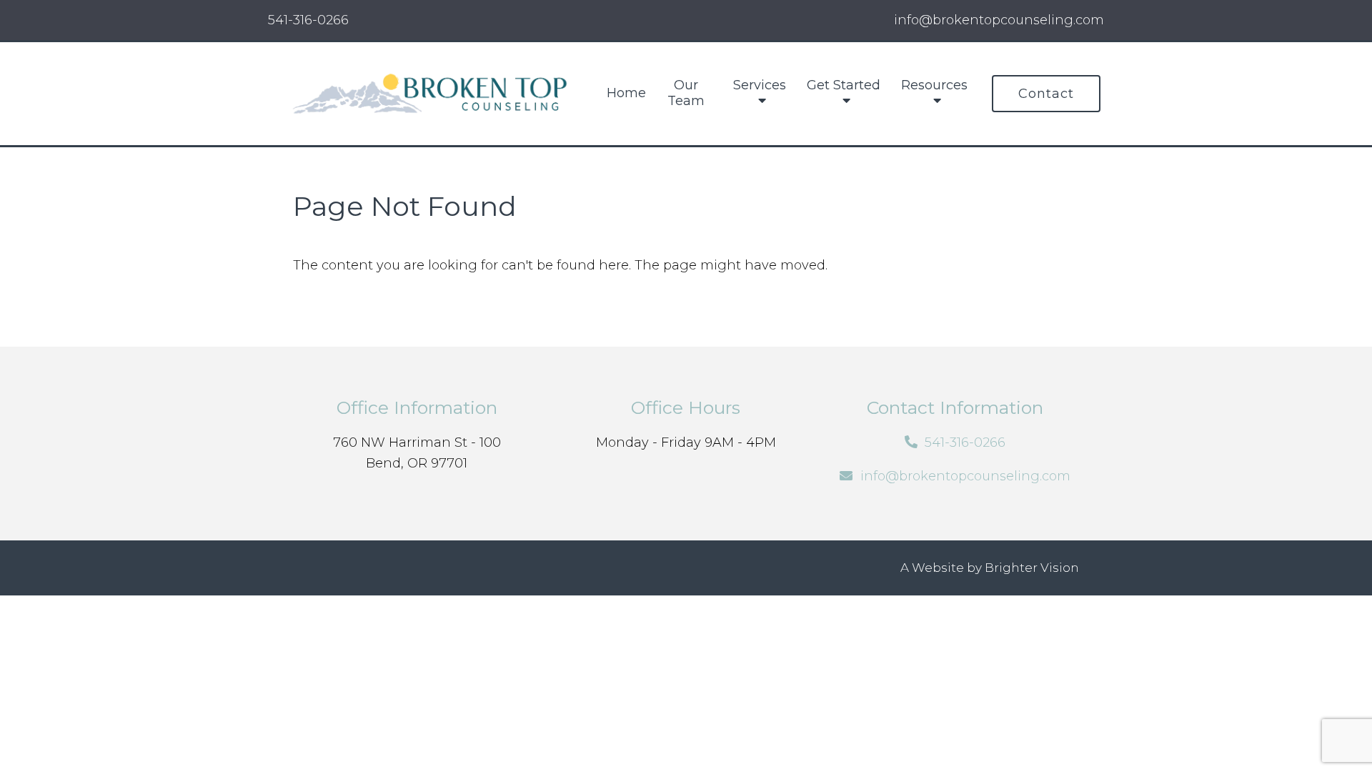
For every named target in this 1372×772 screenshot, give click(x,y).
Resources (934, 85)
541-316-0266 (308, 20)
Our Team (686, 93)
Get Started (843, 85)
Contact (1046, 94)
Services (759, 85)
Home (626, 93)
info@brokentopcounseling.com (965, 476)
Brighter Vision (1032, 567)
